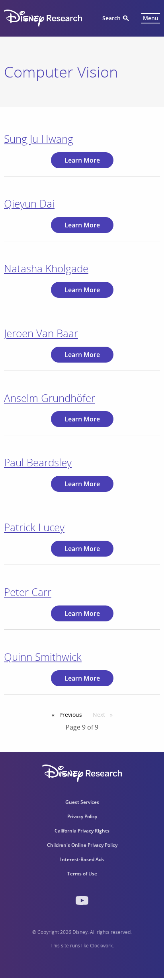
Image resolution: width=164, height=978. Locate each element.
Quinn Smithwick (43, 657)
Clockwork (101, 945)
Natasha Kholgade (46, 268)
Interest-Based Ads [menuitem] (82, 859)
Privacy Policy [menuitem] (82, 816)
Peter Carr (27, 592)
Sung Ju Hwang (38, 139)
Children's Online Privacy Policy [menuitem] (82, 845)
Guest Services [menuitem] (82, 802)
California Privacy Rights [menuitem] (82, 830)
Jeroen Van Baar (41, 333)
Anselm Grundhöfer (49, 398)
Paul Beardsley (38, 462)
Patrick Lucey (34, 527)
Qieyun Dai (29, 203)
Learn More (82, 160)
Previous (72, 714)
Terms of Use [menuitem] (82, 873)
